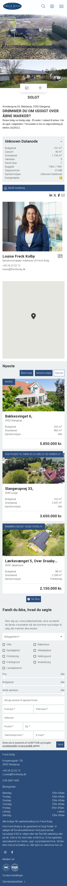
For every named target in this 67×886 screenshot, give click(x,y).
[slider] (4, 677)
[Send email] (63, 195)
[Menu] (61, 6)
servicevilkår (26, 746)
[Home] (18, 6)
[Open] (61, 636)
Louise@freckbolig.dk (14, 774)
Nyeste (59, 372)
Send (60, 744)
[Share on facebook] (58, 195)
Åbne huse (26, 372)
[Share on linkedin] (50, 195)
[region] (33, 320)
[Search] (43, 6)
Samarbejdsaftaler (12, 881)
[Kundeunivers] (52, 6)
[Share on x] (54, 195)
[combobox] (31, 638)
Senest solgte (43, 372)
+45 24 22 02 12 (11, 265)
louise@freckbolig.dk (13, 269)
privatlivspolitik (9, 746)
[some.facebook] (12, 852)
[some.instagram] (5, 852)
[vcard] (60, 258)
